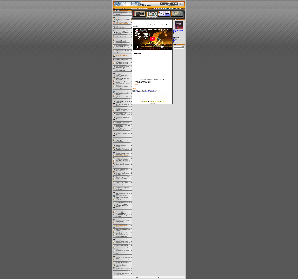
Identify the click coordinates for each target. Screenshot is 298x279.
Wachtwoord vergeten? (143, 8)
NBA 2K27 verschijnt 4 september (121, 207)
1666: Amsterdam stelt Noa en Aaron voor (122, 163)
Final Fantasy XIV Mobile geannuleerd (122, 227)
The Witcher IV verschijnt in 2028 (121, 22)
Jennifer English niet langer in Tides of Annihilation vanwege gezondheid (122, 222)
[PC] (156, 8)
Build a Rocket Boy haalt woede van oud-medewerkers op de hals (122, 264)
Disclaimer (161, 277)
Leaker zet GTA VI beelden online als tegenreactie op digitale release (122, 41)
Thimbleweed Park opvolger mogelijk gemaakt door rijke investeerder (122, 60)
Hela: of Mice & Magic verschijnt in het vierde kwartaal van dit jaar (122, 240)
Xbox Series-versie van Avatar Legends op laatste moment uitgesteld (123, 203)
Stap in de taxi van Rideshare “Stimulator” (122, 157)
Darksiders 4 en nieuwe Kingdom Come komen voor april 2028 (122, 79)
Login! (132, 8)
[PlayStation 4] (165, 8)
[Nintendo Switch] (161, 8)
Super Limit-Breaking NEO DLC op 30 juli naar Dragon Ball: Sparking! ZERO (122, 204)
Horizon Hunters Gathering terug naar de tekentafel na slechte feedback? (122, 39)
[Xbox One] (170, 8)
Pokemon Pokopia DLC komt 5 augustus (122, 166)
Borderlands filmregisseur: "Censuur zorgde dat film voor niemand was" (123, 126)
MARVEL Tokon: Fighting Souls (121, 55)
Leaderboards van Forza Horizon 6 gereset (123, 247)
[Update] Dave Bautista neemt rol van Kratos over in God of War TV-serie (122, 31)
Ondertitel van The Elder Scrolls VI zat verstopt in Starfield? (122, 76)
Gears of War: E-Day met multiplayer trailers (123, 161)
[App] (174, 8)
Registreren (136, 8)
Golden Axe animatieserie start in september (123, 30)
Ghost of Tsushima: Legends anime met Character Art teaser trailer (122, 274)
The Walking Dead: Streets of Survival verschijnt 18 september (122, 127)
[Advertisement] (152, 67)
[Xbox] (172, 8)
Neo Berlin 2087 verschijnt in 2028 (121, 68)
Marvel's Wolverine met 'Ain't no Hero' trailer (123, 239)
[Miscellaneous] (177, 8)
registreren (147, 91)
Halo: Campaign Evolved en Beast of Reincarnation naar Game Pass (122, 213)
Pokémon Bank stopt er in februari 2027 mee (123, 73)
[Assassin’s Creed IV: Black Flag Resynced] (177, 16)
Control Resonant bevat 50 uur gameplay (122, 158)
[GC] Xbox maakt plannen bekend (121, 172)
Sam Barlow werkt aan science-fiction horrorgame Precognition (122, 77)
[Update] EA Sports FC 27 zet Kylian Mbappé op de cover (122, 199)
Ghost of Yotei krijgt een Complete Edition (122, 92)
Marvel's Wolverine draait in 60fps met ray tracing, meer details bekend (122, 67)
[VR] (159, 8)
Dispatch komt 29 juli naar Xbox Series (122, 241)
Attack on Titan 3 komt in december (121, 135)
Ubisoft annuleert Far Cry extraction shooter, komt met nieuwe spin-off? (123, 184)
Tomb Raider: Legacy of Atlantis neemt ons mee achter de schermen (123, 211)
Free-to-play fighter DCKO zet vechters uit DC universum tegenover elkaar (123, 214)
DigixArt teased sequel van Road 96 (121, 113)
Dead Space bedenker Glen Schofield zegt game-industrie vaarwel (122, 251)
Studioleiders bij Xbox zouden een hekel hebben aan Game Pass (122, 221)
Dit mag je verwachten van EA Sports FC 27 (123, 160)
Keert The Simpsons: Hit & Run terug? (122, 62)
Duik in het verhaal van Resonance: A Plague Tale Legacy (122, 80)
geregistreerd (152, 90)
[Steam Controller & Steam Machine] (139, 16)
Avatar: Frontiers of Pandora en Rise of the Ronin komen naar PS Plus (123, 243)
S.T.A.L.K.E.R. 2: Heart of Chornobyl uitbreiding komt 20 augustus (122, 183)
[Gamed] (154, 8)
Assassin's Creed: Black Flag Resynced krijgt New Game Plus (122, 231)
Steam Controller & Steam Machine (122, 23)
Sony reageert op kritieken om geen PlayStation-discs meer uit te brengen (122, 152)
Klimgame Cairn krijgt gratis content (143, 82)
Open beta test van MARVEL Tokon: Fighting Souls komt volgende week (122, 234)
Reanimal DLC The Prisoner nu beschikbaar (123, 109)
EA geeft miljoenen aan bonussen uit (122, 159)
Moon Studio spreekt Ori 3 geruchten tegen (123, 18)
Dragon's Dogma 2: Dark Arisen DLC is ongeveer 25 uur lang (122, 256)
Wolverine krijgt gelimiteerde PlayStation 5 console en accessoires (122, 100)
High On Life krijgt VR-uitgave (120, 70)
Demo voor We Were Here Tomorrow (143, 81)
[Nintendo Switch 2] (163, 8)
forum (137, 91)
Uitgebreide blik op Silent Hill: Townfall (122, 36)
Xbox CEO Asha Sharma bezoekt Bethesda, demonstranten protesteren (123, 95)
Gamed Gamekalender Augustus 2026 (122, 155)
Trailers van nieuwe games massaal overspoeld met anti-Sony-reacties (121, 236)
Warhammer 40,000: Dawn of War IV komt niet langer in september (123, 83)
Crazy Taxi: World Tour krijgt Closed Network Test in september (122, 170)
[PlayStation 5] (168, 8)
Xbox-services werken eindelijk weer (122, 178)
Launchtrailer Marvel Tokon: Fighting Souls (123, 149)
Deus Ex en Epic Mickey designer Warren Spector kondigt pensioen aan (122, 46)
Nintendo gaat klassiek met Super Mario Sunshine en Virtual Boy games (122, 154)
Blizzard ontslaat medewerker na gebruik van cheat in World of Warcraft (123, 177)
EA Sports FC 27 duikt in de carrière (122, 148)
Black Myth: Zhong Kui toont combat (122, 35)
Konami (174, 38)
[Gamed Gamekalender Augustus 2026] (164, 16)
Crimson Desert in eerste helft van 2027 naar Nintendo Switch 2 (122, 94)
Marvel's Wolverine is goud (120, 27)
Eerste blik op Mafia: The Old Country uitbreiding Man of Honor (122, 129)
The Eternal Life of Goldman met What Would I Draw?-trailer (122, 110)
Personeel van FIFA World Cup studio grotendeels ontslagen (122, 132)
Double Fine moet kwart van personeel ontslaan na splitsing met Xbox (122, 171)
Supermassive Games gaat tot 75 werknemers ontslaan (121, 103)
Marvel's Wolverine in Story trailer (121, 195)
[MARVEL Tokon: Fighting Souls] (152, 16)
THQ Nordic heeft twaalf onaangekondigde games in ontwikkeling (123, 108)
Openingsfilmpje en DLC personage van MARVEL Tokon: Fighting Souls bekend (122, 192)
